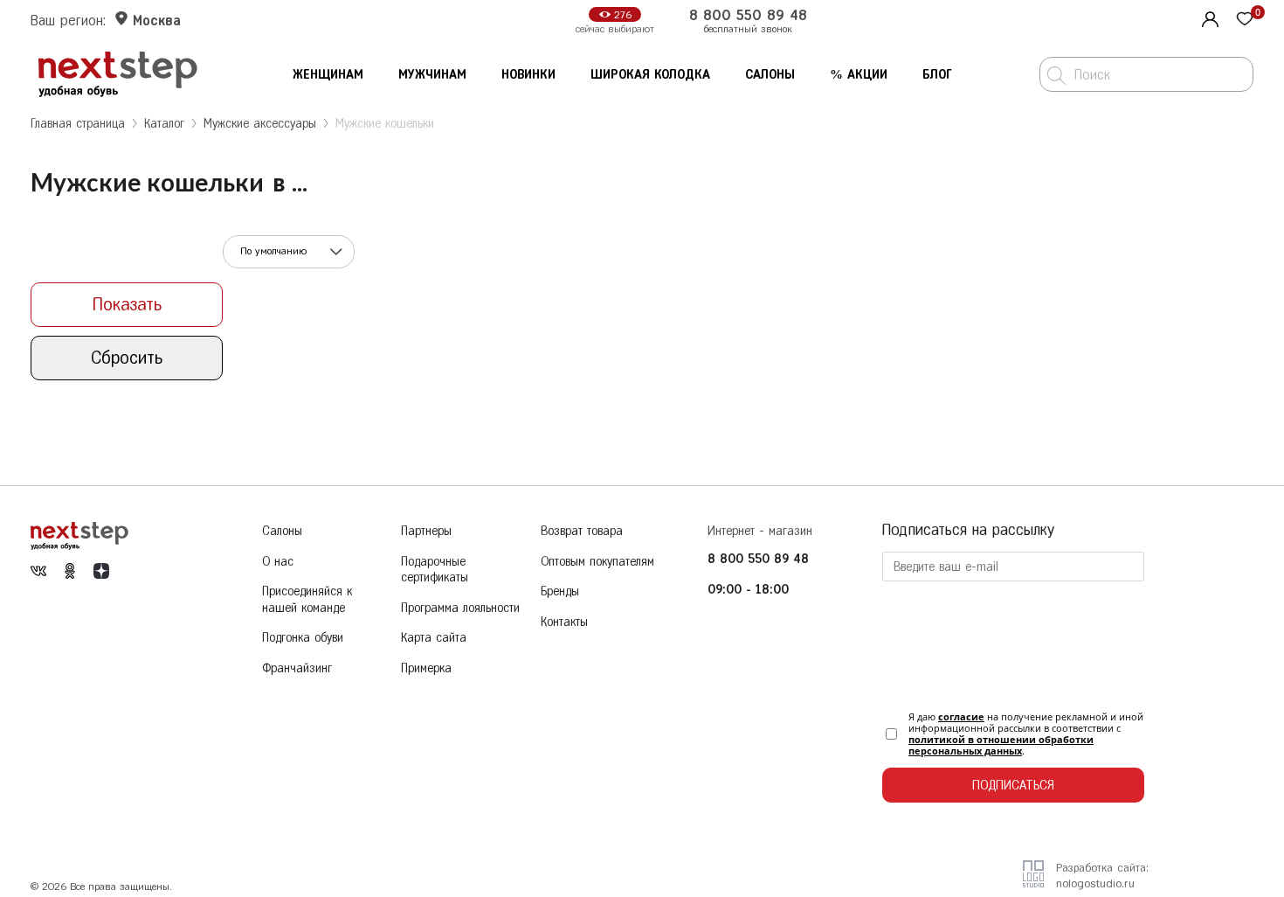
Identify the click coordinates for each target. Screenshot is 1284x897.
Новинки (528, 74)
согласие (961, 716)
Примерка (426, 668)
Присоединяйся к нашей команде (307, 600)
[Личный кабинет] (1208, 17)
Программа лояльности (460, 608)
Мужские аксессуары (260, 123)
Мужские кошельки (384, 123)
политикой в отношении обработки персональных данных (1001, 745)
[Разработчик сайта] (1033, 881)
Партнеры (426, 531)
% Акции (858, 74)
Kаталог (164, 123)
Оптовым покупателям (597, 561)
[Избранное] (1244, 20)
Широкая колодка (650, 74)
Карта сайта (433, 637)
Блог (937, 74)
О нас (277, 561)
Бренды (560, 591)
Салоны (770, 74)
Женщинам (328, 74)
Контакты (564, 622)
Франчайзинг (297, 668)
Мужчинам (432, 74)
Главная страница (78, 123)
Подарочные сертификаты (434, 570)
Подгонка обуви (302, 637)
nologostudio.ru (1095, 883)
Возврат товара (582, 531)
